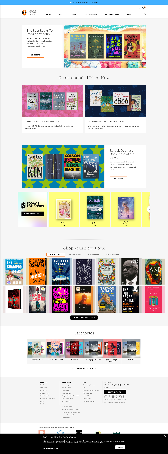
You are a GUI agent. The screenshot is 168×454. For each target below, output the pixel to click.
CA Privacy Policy (67, 407)
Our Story (43, 385)
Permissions (87, 398)
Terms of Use (66, 401)
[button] (48, 14)
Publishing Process (89, 385)
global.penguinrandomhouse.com (115, 400)
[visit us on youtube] (113, 396)
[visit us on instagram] (123, 396)
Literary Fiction (36, 360)
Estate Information (89, 401)
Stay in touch (116, 392)
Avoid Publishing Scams (69, 415)
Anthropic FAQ (66, 418)
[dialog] (84, 444)
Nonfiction (131, 360)
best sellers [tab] (93, 255)
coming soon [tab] (75, 255)
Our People (43, 388)
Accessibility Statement (47, 398)
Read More (35, 55)
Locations (43, 390)
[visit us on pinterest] (120, 396)
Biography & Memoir (93, 360)
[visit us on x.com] (109, 396)
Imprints (43, 404)
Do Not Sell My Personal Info (71, 409)
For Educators (87, 393)
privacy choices (99, 443)
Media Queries (66, 388)
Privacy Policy (66, 404)
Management (44, 393)
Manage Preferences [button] (50, 448)
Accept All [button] (120, 447)
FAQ (84, 388)
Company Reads (67, 393)
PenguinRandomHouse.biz (70, 396)
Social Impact (44, 396)
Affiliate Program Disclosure (71, 412)
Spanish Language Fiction (112, 361)
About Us (43, 382)
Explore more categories (84, 368)
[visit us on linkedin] (116, 396)
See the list (118, 178)
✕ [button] (165, 436)
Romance (74, 360)
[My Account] (139, 8)
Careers (42, 401)
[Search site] (145, 14)
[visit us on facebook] (105, 396)
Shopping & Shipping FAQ (91, 390)
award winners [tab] (112, 255)
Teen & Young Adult (55, 360)
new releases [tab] (55, 255)
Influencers (65, 390)
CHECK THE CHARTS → (32, 214)
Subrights (86, 396)
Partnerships (66, 385)
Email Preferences (67, 398)
